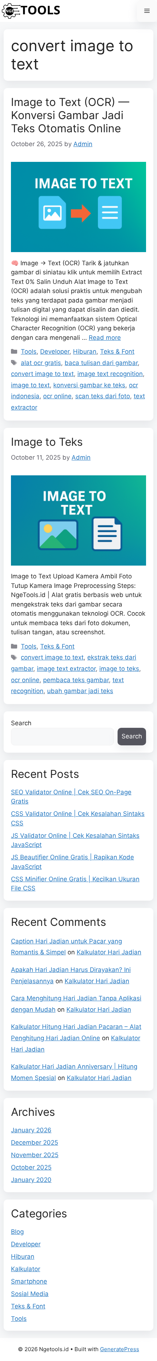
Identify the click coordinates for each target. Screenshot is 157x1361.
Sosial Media (30, 1293)
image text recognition (110, 373)
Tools (29, 351)
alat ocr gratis (41, 362)
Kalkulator (25, 1269)
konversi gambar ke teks (89, 385)
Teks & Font (117, 351)
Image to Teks (47, 441)
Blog (17, 1231)
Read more (105, 337)
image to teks (119, 668)
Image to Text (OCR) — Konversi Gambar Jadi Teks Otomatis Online (70, 115)
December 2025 (34, 1142)
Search (21, 723)
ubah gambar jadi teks (80, 691)
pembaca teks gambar (76, 680)
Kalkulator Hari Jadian (109, 952)
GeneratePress (119, 1349)
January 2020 (31, 1179)
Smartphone (29, 1281)
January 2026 (31, 1130)
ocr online (57, 396)
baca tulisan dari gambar (101, 362)
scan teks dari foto (102, 396)
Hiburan (84, 351)
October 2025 (31, 1167)
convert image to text (42, 373)
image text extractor (66, 668)
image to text (30, 385)
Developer (54, 351)
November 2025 (34, 1155)
